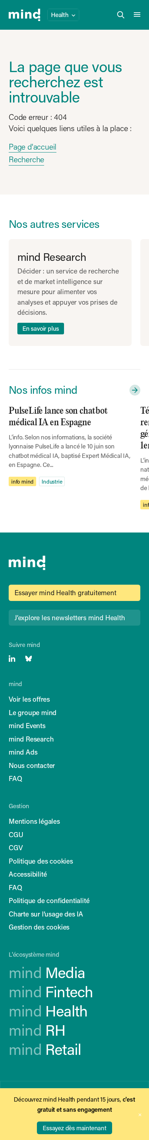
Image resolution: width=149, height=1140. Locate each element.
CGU (16, 834)
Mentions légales (34, 821)
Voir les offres (29, 698)
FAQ (15, 778)
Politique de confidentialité (49, 900)
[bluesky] (28, 658)
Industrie (52, 481)
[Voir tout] (133, 390)
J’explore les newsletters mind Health (69, 617)
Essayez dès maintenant (74, 1128)
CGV (15, 847)
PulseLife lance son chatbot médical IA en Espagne (58, 416)
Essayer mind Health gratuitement (65, 592)
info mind (22, 481)
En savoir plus (40, 328)
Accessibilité (28, 873)
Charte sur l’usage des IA (46, 913)
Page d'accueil (32, 146)
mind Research (31, 738)
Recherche (26, 159)
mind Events (27, 725)
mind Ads (23, 751)
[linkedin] (12, 658)
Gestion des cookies (39, 926)
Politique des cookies (41, 860)
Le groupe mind (32, 712)
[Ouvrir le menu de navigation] (137, 15)
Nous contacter (32, 765)
